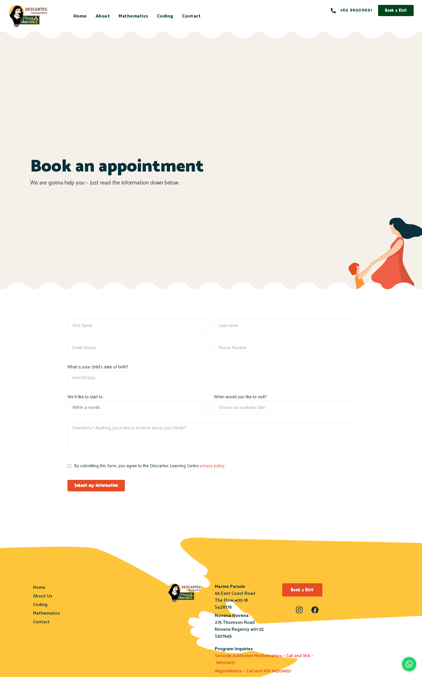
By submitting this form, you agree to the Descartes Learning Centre (149, 466)
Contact (191, 16)
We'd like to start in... (86, 397)
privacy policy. (212, 466)
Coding (165, 16)
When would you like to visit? (240, 397)
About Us (43, 596)
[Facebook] (314, 609)
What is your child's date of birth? (97, 367)
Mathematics (133, 16)
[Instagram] (299, 609)
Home (80, 16)
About (103, 16)
